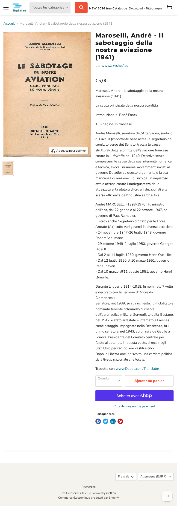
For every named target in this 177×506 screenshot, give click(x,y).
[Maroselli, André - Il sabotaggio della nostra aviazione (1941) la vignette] (8, 168)
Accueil (9, 24)
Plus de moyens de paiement (134, 406)
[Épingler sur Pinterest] (120, 421)
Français (123, 476)
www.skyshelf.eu (114, 65)
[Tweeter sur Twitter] (105, 421)
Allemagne (153, 476)
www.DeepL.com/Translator (137, 368)
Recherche (89, 487)
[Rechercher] (81, 7)
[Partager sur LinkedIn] (113, 421)
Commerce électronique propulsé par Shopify (88, 498)
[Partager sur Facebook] (98, 421)
